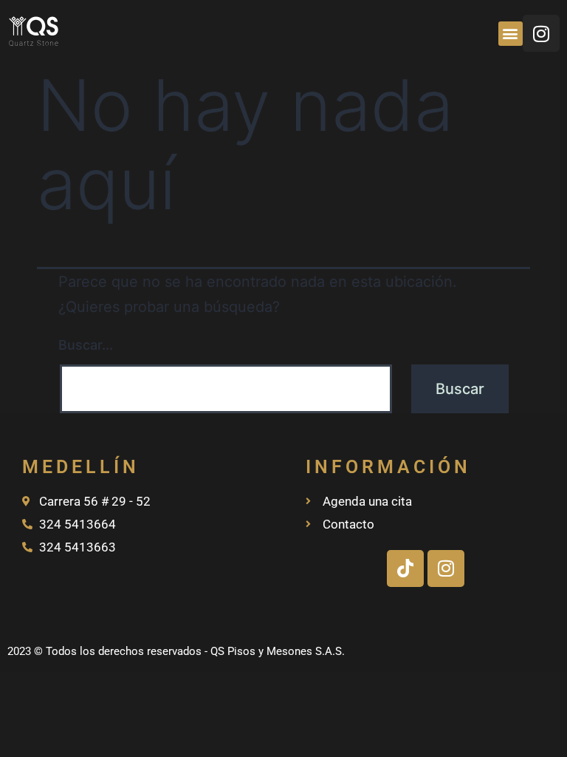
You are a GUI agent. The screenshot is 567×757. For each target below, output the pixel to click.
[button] (510, 33)
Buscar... (85, 345)
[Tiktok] (405, 568)
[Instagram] (541, 33)
